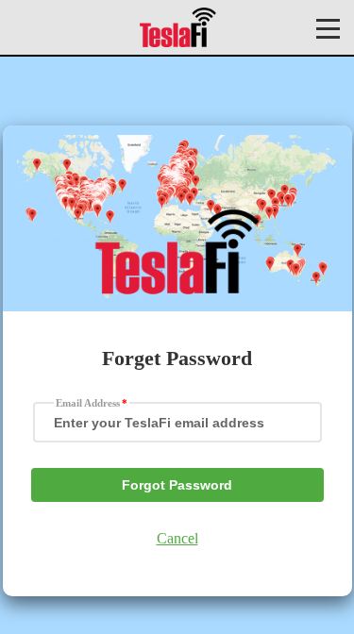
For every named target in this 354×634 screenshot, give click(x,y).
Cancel (177, 538)
